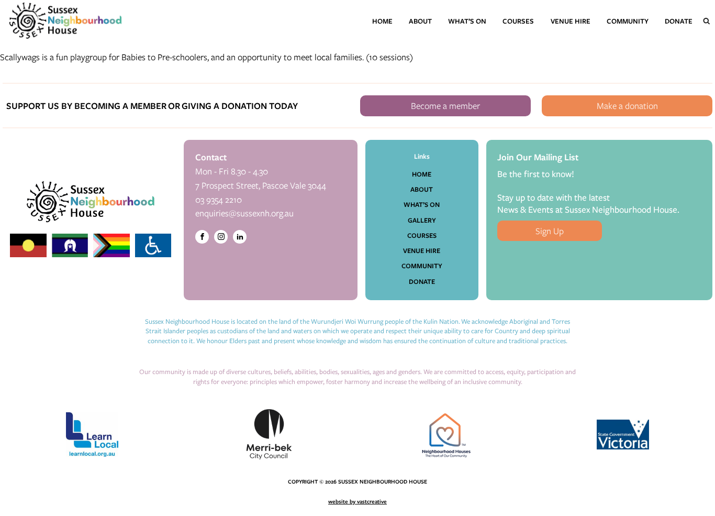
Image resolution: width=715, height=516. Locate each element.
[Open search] (706, 21)
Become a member (445, 106)
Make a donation (627, 106)
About (420, 21)
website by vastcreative (357, 501)
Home (382, 21)
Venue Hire (570, 21)
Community (628, 21)
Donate (678, 21)
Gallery (422, 220)
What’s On (467, 21)
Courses (518, 21)
